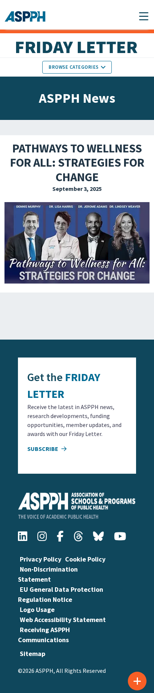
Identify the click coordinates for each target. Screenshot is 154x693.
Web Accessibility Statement (63, 619)
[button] (143, 16)
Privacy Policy (40, 559)
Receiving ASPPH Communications (44, 634)
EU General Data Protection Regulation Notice (60, 594)
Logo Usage (37, 609)
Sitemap (32, 653)
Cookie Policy (85, 559)
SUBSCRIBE (43, 448)
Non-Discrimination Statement (48, 574)
